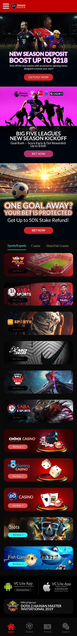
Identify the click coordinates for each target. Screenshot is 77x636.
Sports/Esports (16, 245)
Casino (35, 246)
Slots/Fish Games (57, 246)
